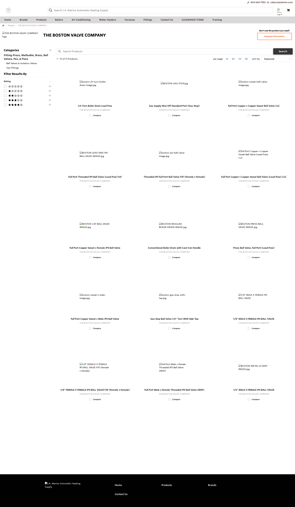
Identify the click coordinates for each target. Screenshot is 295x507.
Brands (212, 485)
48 (239, 58)
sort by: (256, 58)
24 (233, 58)
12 (227, 58)
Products (166, 485)
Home (118, 485)
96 (246, 58)
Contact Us (121, 494)
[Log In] (279, 10)
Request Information (274, 36)
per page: (218, 58)
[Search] (50, 10)
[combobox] (160, 10)
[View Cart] (288, 10)
